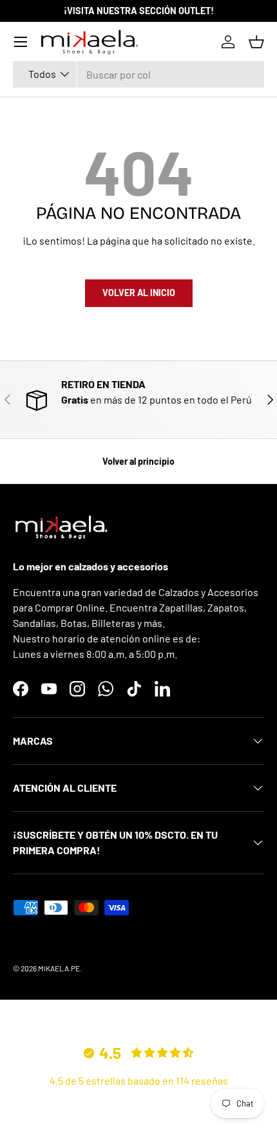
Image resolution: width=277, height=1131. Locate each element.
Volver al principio (138, 461)
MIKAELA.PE (59, 968)
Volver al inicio (138, 292)
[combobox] (138, 74)
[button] (256, 42)
